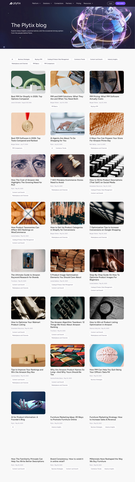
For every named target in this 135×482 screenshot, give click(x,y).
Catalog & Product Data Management (58, 59)
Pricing (78, 3)
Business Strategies (24, 59)
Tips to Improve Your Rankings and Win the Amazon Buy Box (27, 370)
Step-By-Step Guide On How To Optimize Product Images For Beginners (104, 277)
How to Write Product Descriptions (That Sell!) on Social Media (106, 181)
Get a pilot (120, 3)
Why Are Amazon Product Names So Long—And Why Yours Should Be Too (67, 372)
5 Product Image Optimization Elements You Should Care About (65, 276)
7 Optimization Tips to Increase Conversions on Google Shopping (105, 228)
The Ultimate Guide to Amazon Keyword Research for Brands (25, 276)
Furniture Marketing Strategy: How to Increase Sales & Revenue (106, 418)
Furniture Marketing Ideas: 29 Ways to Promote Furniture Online (66, 418)
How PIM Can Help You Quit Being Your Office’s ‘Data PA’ (105, 370)
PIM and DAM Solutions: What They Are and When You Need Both (66, 97)
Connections (58, 3)
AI (12, 59)
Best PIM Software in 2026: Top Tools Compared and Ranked (25, 139)
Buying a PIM (38, 59)
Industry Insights (112, 59)
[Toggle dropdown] (40, 3)
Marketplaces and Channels (20, 63)
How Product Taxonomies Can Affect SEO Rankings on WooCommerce (25, 229)
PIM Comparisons (49, 63)
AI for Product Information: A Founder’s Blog (24, 418)
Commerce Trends (79, 59)
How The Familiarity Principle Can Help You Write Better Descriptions (27, 460)
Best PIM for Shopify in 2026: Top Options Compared (26, 97)
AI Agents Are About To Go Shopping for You (62, 139)
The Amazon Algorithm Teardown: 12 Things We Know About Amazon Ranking (67, 324)
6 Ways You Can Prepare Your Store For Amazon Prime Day (106, 139)
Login (110, 3)
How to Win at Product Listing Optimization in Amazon (104, 323)
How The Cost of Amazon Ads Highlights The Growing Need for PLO (26, 182)
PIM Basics (36, 63)
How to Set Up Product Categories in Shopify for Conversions (66, 228)
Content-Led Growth (96, 59)
